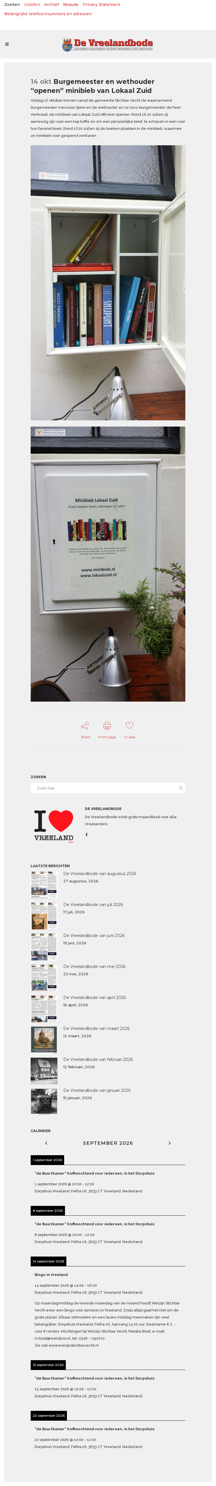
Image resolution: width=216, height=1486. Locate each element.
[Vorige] (46, 1143)
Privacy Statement (101, 4)
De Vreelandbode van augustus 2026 (99, 873)
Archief (51, 4)
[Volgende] (169, 1143)
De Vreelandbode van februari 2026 (98, 1059)
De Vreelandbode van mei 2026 (94, 966)
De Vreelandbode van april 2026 (94, 997)
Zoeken (12, 4)
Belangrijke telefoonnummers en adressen (48, 13)
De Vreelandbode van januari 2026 (96, 1090)
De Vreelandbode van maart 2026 (96, 1028)
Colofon (32, 4)
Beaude (70, 4)
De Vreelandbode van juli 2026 (93, 904)
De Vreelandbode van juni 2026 (94, 935)
